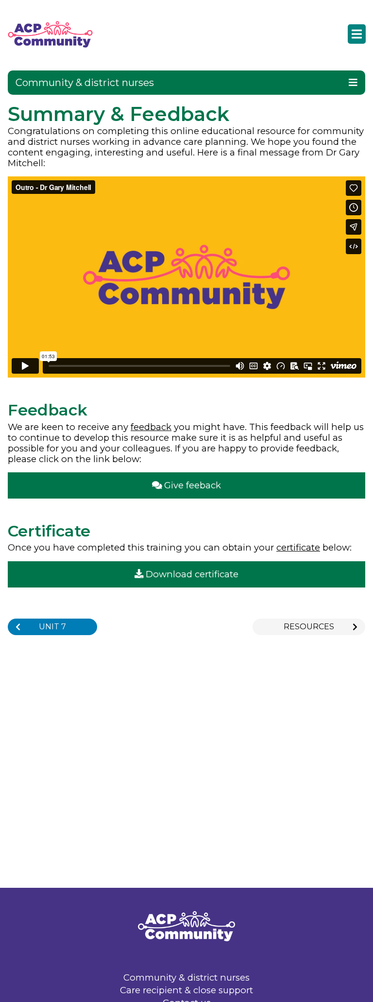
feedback (151, 426)
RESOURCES (309, 626)
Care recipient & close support (186, 991)
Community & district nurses (186, 978)
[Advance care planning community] (58, 34)
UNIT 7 (52, 626)
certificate (298, 547)
